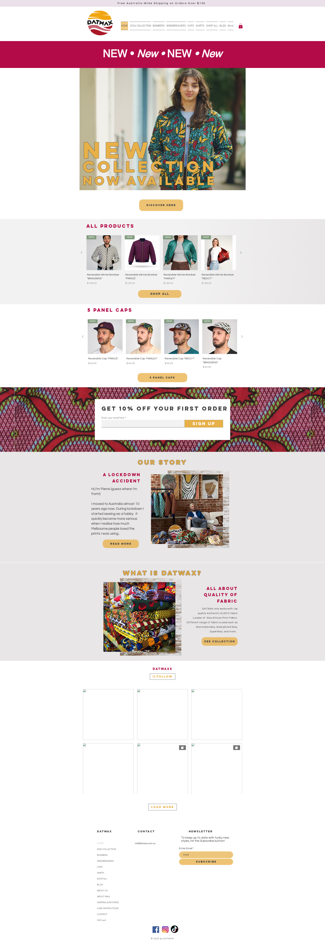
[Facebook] (156, 929)
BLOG (100, 884)
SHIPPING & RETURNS (108, 902)
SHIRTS (100, 873)
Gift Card (101, 920)
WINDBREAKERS (105, 861)
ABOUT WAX (103, 896)
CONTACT (102, 914)
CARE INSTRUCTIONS (108, 908)
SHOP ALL (102, 878)
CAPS (99, 867)
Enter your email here (113, 417)
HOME (100, 843)
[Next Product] (241, 253)
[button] (241, 25)
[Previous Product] (82, 253)
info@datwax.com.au (145, 843)
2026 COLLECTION (106, 849)
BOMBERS (102, 855)
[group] (161, 260)
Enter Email (185, 848)
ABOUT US (102, 890)
